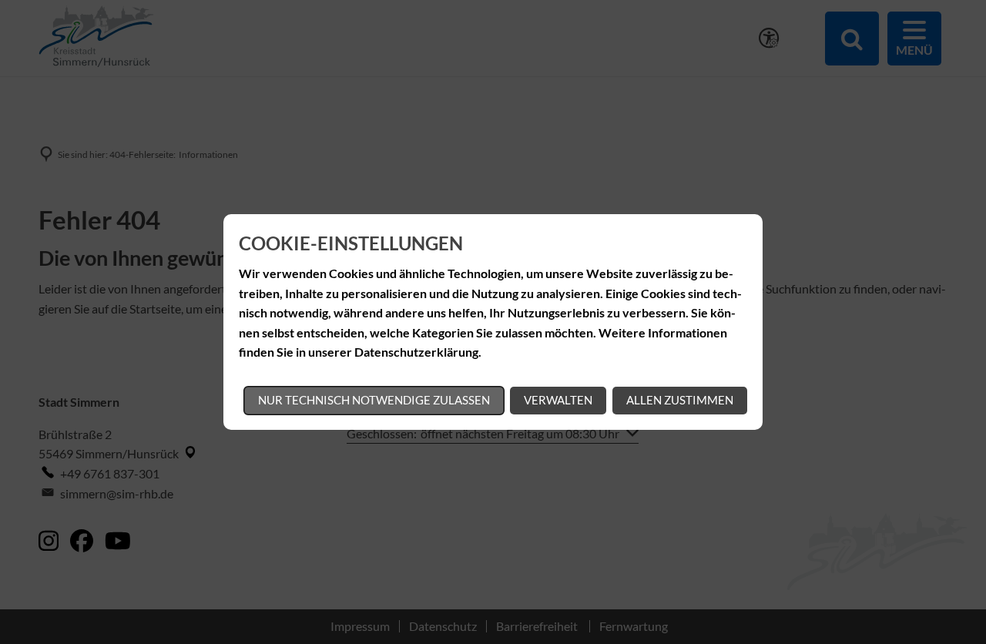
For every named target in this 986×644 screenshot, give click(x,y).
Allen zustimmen (679, 400)
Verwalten (558, 400)
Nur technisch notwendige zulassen (374, 400)
